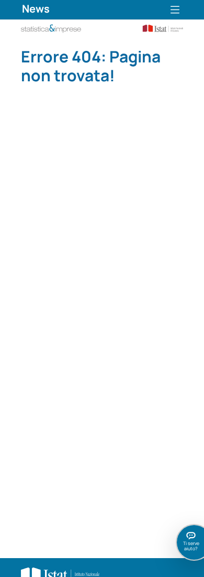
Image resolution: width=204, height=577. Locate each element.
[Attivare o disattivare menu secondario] (175, 10)
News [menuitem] (36, 9)
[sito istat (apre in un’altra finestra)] (159, 27)
